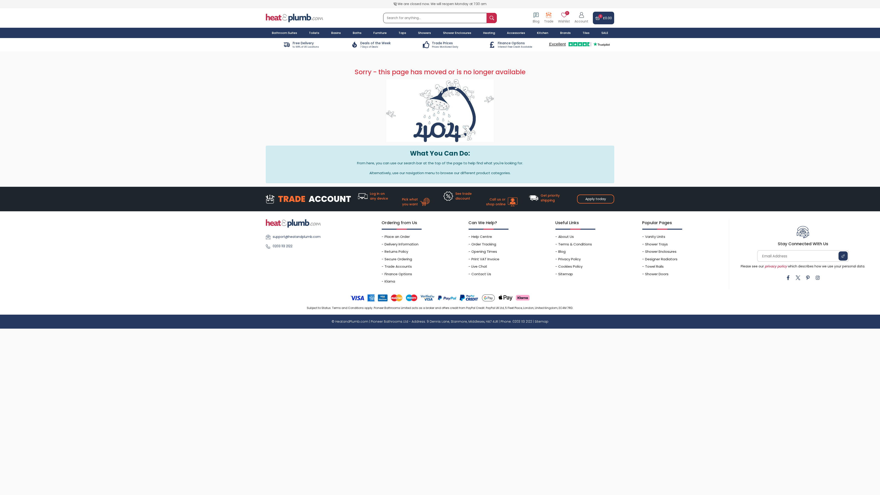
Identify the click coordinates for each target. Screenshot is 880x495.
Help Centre (481, 236)
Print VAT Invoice (485, 259)
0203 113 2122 (282, 246)
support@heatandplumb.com (297, 236)
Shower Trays (656, 244)
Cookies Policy (570, 266)
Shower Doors (656, 274)
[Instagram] (817, 277)
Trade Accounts (398, 266)
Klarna (390, 281)
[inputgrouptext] (492, 18)
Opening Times (484, 251)
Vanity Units (655, 236)
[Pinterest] (807, 277)
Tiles (586, 33)
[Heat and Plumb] (294, 17)
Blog (562, 251)
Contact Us (481, 274)
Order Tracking (483, 244)
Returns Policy (396, 251)
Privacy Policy (569, 259)
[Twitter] (798, 277)
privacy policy (776, 266)
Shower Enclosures (660, 251)
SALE (604, 33)
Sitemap (565, 274)
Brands (565, 33)
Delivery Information (401, 244)
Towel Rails (654, 266)
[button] (581, 18)
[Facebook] (788, 277)
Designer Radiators (661, 259)
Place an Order (397, 236)
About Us (566, 236)
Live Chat (479, 266)
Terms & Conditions (575, 244)
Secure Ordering (398, 259)
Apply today (595, 198)
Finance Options (398, 274)
